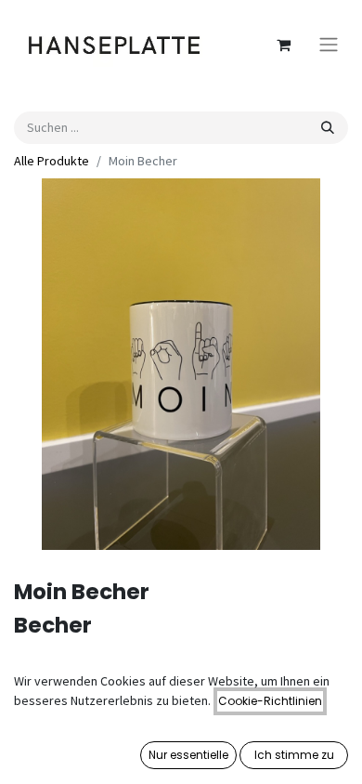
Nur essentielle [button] (188, 755)
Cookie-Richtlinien (270, 701)
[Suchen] (327, 127)
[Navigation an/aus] (328, 45)
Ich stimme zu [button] (294, 755)
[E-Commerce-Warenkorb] (283, 44)
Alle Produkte (51, 160)
